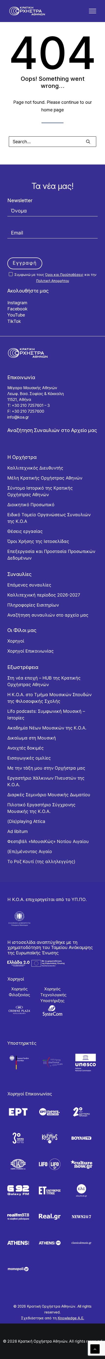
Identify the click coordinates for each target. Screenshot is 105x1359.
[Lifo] (50, 1164)
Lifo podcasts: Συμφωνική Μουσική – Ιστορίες (46, 714)
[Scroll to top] (95, 1348)
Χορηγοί (15, 641)
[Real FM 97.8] (18, 1217)
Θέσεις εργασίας (25, 531)
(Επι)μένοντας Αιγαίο (29, 851)
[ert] (18, 1112)
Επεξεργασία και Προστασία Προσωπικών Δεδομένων (51, 555)
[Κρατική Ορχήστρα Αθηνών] (27, 11)
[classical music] (81, 1243)
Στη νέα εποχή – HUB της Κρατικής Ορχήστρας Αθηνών (44, 681)
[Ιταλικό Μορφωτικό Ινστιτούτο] (52, 1062)
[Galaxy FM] (18, 1190)
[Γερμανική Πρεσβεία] (19, 1062)
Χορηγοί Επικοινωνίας (30, 651)
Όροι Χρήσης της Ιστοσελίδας (38, 541)
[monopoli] (18, 1269)
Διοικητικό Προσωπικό (30, 504)
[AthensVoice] (18, 1243)
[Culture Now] (81, 1164)
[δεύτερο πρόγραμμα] (81, 1112)
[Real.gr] (50, 1217)
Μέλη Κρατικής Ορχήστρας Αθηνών (44, 477)
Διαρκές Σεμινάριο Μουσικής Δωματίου (48, 794)
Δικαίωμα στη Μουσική (31, 737)
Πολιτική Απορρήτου (52, 281)
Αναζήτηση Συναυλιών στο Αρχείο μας (52, 430)
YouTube (16, 314)
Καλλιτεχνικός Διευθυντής (35, 467)
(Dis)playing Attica (26, 821)
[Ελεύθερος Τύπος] (50, 1190)
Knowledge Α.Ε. (71, 1318)
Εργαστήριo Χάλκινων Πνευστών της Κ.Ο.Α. (45, 781)
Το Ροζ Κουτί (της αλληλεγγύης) (41, 861)
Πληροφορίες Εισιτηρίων (33, 605)
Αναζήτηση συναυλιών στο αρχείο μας (47, 615)
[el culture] (81, 1190)
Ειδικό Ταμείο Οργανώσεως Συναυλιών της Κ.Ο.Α (49, 518)
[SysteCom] (52, 1011)
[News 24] (81, 1217)
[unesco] (86, 1062)
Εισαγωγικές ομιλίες (29, 758)
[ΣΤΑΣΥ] (18, 1164)
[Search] (52, 141)
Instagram (17, 302)
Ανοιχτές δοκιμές (25, 747)
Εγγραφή (25, 263)
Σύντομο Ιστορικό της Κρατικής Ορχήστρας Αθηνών (40, 491)
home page (52, 109)
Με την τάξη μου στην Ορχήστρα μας (46, 768)
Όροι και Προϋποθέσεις (64, 274)
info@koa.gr (18, 417)
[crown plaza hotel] (19, 1010)
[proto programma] (50, 1112)
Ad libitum (17, 831)
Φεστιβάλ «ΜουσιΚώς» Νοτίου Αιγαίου (48, 841)
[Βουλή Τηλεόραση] (81, 1138)
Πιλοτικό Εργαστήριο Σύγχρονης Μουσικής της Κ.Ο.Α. (41, 808)
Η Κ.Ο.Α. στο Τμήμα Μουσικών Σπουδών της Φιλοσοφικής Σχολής (49, 698)
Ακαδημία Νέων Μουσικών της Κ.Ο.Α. (46, 727)
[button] (92, 11)
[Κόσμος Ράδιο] (50, 1138)
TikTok (14, 321)
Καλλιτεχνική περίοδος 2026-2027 (43, 594)
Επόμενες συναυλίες (29, 584)
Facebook (17, 308)
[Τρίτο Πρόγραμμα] (18, 1138)
